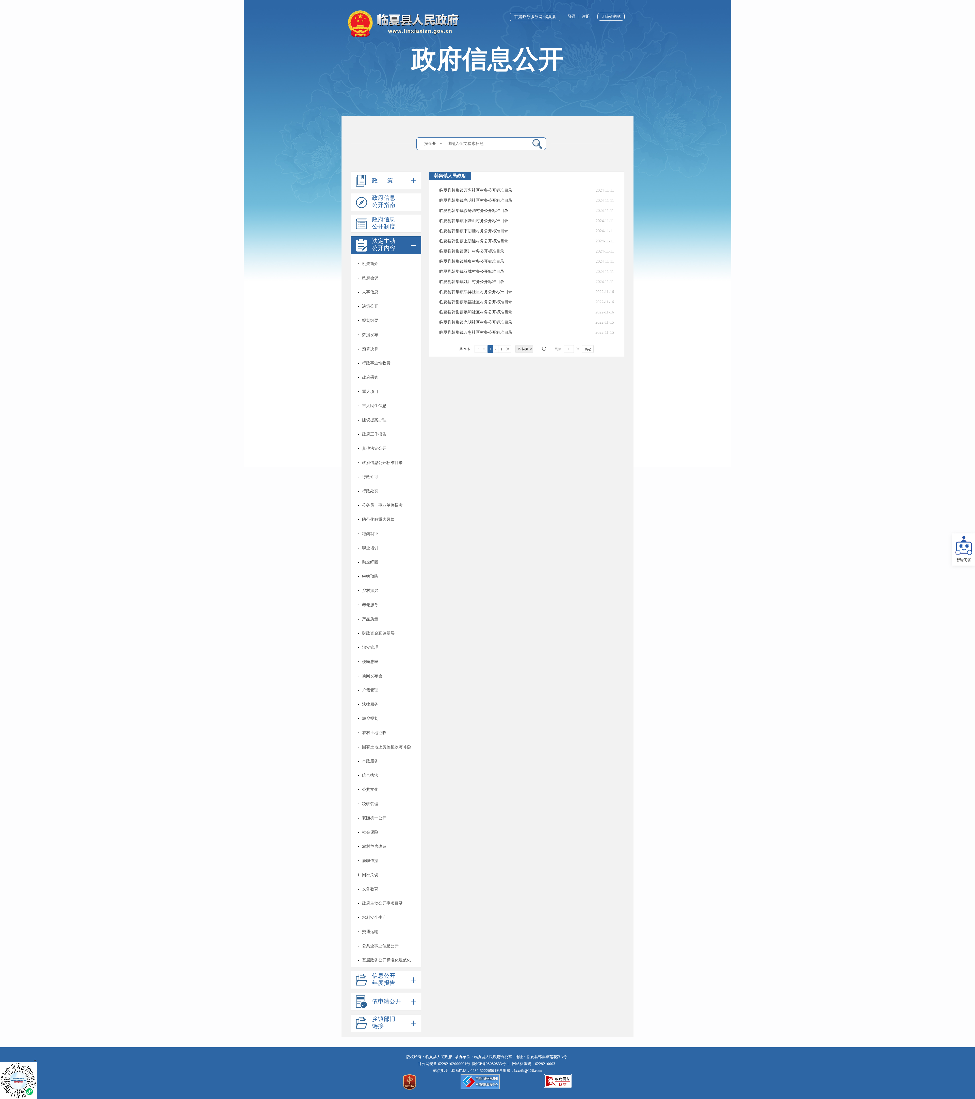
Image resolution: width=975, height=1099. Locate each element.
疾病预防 (370, 576)
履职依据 (370, 860)
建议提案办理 (374, 420)
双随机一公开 (374, 818)
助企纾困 (370, 562)
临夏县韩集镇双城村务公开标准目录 (471, 271)
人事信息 (370, 292)
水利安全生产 (374, 917)
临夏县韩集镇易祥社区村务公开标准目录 (475, 292)
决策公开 (370, 306)
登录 (572, 16)
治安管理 (370, 647)
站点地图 (441, 1071)
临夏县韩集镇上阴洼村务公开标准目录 (473, 241)
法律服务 (370, 704)
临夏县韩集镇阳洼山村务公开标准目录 (473, 221)
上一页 (481, 349)
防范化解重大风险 (378, 519)
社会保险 (370, 832)
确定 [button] (588, 349)
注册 (586, 16)
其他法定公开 (374, 448)
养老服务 (370, 605)
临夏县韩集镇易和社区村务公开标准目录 (475, 312)
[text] (486, 143)
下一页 (504, 349)
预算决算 (370, 349)
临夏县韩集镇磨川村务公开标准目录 (471, 251)
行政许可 (370, 477)
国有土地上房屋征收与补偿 (386, 747)
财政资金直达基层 (378, 633)
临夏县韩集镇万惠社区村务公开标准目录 (475, 190)
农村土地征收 (374, 732)
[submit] (535, 143)
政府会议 (370, 278)
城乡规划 (370, 718)
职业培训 (370, 548)
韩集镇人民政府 (450, 175)
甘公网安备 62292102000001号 (444, 1064)
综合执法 (370, 775)
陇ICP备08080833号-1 (490, 1064)
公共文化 (370, 789)
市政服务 (370, 761)
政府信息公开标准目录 (382, 462)
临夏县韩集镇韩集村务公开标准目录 (471, 261)
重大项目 (370, 391)
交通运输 (370, 931)
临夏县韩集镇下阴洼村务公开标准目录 (473, 231)
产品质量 (370, 619)
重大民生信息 (374, 406)
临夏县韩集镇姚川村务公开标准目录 (471, 281)
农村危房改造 (374, 846)
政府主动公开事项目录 (382, 903)
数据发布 (370, 334)
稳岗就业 (370, 533)
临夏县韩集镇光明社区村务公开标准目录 (475, 200)
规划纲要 (370, 320)
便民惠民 (370, 661)
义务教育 (370, 889)
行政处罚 (370, 491)
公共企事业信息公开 (380, 946)
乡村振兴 (370, 590)
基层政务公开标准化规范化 (386, 960)
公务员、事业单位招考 (382, 505)
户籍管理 (370, 690)
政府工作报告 (374, 434)
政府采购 (370, 377)
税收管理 (370, 804)
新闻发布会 (372, 676)
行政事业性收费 (376, 363)
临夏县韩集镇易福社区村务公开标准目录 (475, 302)
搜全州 (430, 143)
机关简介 (370, 263)
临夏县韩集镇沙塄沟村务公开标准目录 (473, 210)
